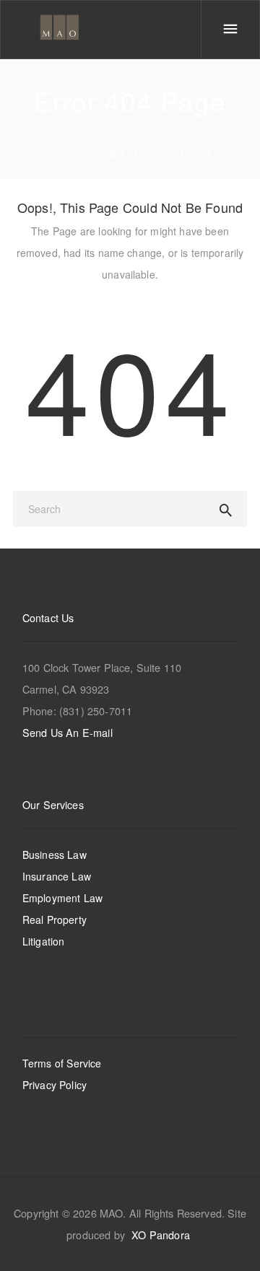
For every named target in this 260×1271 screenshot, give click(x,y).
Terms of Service (62, 1063)
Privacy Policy (54, 1085)
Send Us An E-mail (67, 732)
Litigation (43, 941)
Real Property (54, 919)
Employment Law (62, 898)
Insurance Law (56, 876)
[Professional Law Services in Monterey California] (61, 29)
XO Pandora (160, 1234)
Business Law (54, 854)
